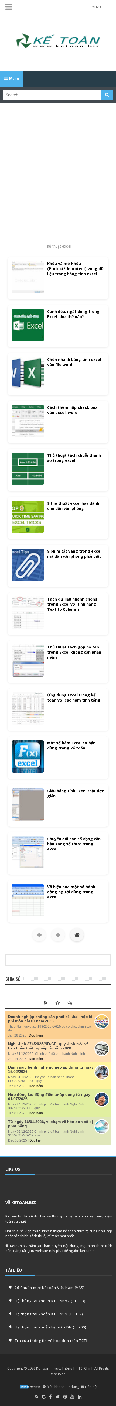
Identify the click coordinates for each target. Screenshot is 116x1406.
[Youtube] (72, 1397)
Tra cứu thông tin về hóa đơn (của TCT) (51, 1340)
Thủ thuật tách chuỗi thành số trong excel (74, 458)
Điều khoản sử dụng (62, 1386)
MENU (96, 7)
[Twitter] (57, 1397)
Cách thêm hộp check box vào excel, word (72, 410)
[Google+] (44, 1397)
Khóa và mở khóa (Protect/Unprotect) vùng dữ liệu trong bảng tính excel (75, 268)
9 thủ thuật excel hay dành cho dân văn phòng (73, 506)
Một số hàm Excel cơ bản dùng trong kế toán (71, 745)
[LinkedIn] (79, 1397)
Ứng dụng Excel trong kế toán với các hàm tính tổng (73, 697)
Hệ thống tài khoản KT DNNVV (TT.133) (50, 1300)
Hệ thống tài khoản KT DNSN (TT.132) (49, 1313)
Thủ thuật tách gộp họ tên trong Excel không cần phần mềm (74, 652)
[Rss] (36, 1397)
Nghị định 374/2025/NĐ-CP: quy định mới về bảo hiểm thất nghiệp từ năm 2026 (48, 1046)
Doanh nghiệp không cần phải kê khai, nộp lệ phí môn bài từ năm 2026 (50, 1018)
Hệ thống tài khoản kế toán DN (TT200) (50, 1327)
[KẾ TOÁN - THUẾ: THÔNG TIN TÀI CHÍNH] (58, 42)
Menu (13, 78)
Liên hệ (90, 1386)
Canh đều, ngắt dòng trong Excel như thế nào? (73, 314)
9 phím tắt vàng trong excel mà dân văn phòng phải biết (74, 554)
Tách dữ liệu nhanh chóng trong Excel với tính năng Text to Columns (72, 604)
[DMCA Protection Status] (30, 1387)
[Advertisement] (58, 167)
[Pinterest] (65, 1397)
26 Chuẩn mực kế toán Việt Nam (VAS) (49, 1287)
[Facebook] (50, 1397)
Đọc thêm (36, 1035)
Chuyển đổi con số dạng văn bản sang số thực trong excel (74, 844)
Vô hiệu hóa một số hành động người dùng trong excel (71, 891)
